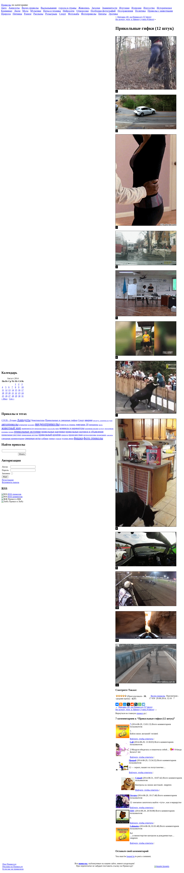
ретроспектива (89, 435)
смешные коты (33, 438)
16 (19, 390)
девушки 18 (82, 424)
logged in (131, 856)
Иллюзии (136, 7)
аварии (89, 420)
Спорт (62, 13)
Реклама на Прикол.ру (12, 866)
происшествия (76, 435)
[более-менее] (121, 696)
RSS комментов (15, 496)
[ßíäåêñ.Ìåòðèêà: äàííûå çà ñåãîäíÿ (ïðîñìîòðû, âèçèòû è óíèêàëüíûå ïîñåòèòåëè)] (161, 866)
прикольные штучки (30, 435)
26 (6, 396)
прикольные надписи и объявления (84, 431)
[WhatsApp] (139, 704)
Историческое (164, 7)
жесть (101, 425)
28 (13, 396)
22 (16, 393)
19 (6, 393)
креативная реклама (91, 429)
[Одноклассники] (120, 704)
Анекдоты (14, 7)
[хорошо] (123, 696)
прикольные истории (27, 431)
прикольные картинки (53, 431)
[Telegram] (143, 704)
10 (22, 387)
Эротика (113, 13)
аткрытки (23, 424)
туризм (58, 439)
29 (16, 396)
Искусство (149, 7)
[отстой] (117, 696)
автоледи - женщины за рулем (102, 420)
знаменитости (28, 428)
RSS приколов (14, 494)
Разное (27, 13)
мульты (10, 432)
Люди (17, 10)
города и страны (67, 7)
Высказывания (49, 7)
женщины (93, 424)
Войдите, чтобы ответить (141, 739)
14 (13, 390)
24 (22, 393)
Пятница (17, 13)
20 (9, 393)
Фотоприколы (88, 13)
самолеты (110, 435)
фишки (78, 438)
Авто (4, 7)
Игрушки (124, 7)
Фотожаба (73, 13)
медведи (101, 428)
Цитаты (102, 13)
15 (16, 390)
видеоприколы (47, 424)
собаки (44, 438)
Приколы (6, 5)
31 (22, 396)
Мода (25, 10)
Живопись (84, 7)
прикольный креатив (50, 434)
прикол (140, 713)
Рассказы (38, 13)
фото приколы (93, 438)
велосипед (31, 425)
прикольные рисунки (11, 435)
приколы (83, 863)
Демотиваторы (38, 420)
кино (57, 429)
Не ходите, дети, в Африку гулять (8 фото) (134, 19)
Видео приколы (30, 7)
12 (6, 390)
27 (9, 396)
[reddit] (132, 704)
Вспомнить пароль (10, 482)
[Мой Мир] (124, 704)
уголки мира (67, 438)
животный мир (11, 428)
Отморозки (82, 10)
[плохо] (119, 696)
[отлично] (125, 696)
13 (9, 390)
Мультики (35, 10)
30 (19, 396)
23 (19, 393)
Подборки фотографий (103, 10)
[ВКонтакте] (117, 704)
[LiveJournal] (136, 704)
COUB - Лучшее (9, 420)
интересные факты (40, 429)
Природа (6, 13)
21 (13, 393)
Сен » (11, 399)
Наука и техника (52, 10)
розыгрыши (101, 435)
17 (22, 390)
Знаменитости (109, 7)
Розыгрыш (51, 13)
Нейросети (68, 10)
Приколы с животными (160, 10)
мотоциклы (109, 429)
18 (3, 393)
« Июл (4, 399)
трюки (52, 438)
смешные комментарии (12, 438)
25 (3, 396)
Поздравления (125, 10)
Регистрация (7, 480)
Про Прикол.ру (9, 864)
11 (3, 390)
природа (64, 435)
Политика (140, 10)
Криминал (6, 10)
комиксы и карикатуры (72, 428)
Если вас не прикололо (13, 869)
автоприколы (9, 424)
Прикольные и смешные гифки (61, 420)
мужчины (4, 432)
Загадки (96, 7)
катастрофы (51, 428)
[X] (128, 704)
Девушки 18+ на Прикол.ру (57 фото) (134, 17)
